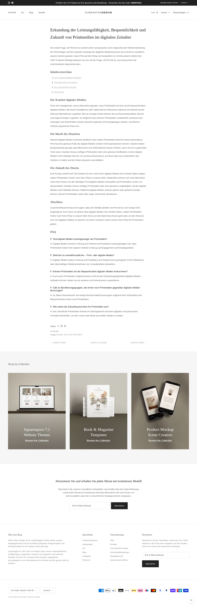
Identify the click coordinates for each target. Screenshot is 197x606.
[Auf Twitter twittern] (58, 326)
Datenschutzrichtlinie (119, 560)
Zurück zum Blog (98, 342)
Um (22, 12)
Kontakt (41, 12)
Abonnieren (119, 506)
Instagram (86, 556)
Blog (31, 12)
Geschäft (12, 12)
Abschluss (59, 92)
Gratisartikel (87, 544)
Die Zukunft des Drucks (65, 87)
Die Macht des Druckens (65, 82)
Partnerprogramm (90, 540)
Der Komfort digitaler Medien (67, 78)
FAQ (112, 540)
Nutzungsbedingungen (119, 552)
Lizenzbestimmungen (119, 548)
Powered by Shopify (33, 597)
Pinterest (86, 560)
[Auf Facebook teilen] (62, 326)
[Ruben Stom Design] (98, 12)
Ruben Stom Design (19, 597)
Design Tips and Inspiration (69, 334)
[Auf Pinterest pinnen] (65, 326)
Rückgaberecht (116, 556)
